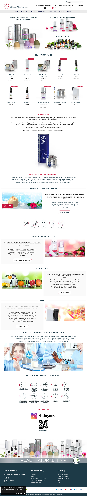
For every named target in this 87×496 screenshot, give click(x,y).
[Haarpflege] (24, 32)
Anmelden (70, 8)
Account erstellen (79, 8)
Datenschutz (16, 491)
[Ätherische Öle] (63, 41)
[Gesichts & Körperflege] (63, 23)
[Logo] (16, 6)
